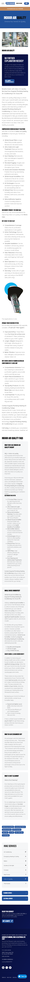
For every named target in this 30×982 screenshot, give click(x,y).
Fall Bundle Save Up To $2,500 (15, 8)
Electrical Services (8, 898)
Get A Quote (9, 81)
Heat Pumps (7, 874)
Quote (26, 3)
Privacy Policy (9, 977)
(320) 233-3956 (19, 3)
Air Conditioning (8, 852)
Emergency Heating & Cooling (11, 856)
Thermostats (7, 883)
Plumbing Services (7, 893)
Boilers (5, 861)
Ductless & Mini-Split (9, 865)
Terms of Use (4, 977)
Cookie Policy (15, 977)
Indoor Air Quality (8, 879)
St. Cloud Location (7, 950)
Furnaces (6, 870)
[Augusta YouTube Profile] (6, 967)
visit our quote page (7, 915)
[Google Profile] (3, 967)
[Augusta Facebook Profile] (10, 967)
